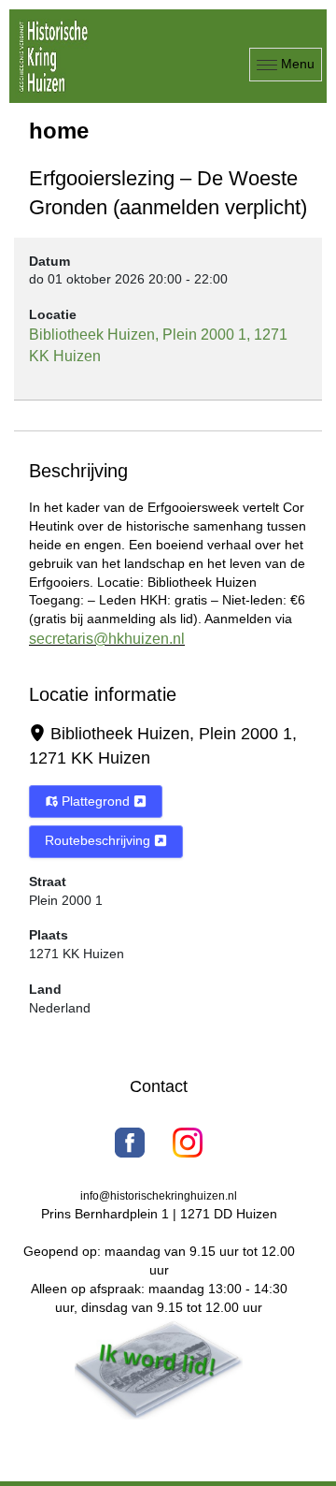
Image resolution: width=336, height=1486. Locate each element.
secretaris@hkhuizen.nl (107, 639)
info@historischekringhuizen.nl (158, 1195)
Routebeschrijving (99, 840)
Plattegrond (95, 801)
